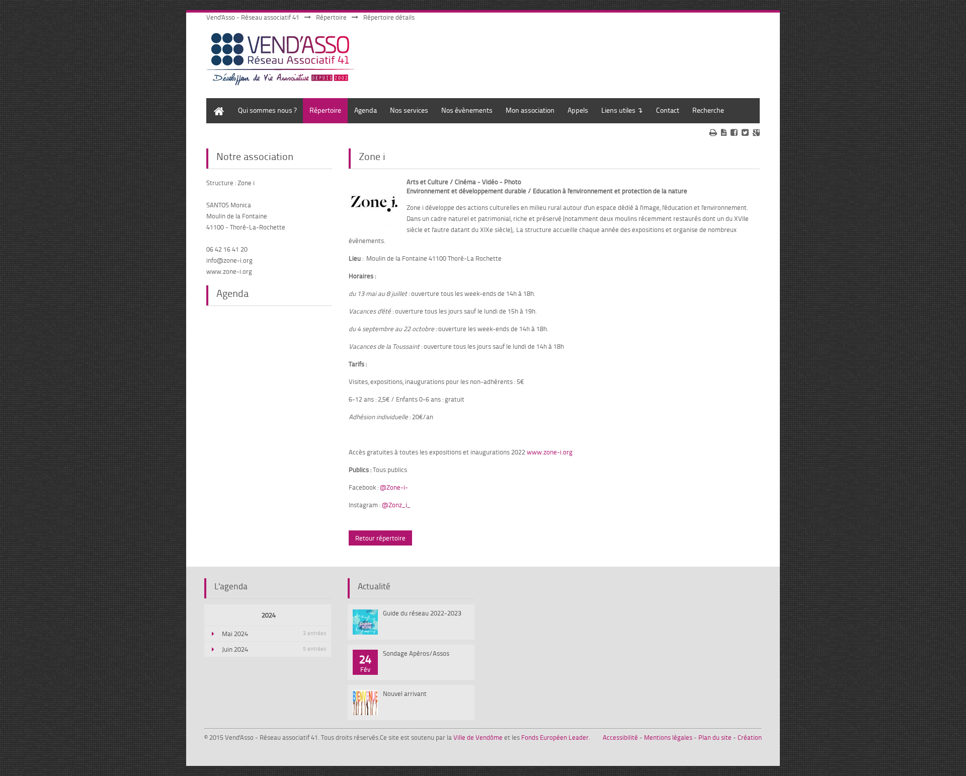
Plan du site (715, 737)
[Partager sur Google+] (756, 132)
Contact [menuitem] (667, 110)
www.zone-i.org (550, 451)
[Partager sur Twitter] (745, 132)
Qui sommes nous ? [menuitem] (267, 110)
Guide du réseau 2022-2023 (422, 612)
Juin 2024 (274, 649)
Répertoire (331, 17)
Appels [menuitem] (578, 110)
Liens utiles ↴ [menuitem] (622, 110)
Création (750, 737)
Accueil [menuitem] (216, 103)
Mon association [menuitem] (530, 110)
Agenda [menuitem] (365, 110)
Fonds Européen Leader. (555, 737)
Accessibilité (620, 737)
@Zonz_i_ (396, 504)
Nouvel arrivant (405, 693)
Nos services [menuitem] (409, 110)
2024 (269, 614)
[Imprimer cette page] (713, 132)
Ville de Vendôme (478, 737)
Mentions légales (668, 737)
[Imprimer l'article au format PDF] (724, 132)
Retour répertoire (380, 537)
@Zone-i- (394, 487)
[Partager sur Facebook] (734, 132)
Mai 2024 (274, 633)
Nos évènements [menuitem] (467, 110)
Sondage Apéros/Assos (416, 653)
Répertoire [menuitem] (325, 110)
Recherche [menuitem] (708, 110)
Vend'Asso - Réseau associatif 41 (252, 17)
